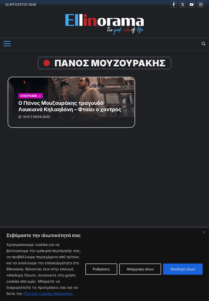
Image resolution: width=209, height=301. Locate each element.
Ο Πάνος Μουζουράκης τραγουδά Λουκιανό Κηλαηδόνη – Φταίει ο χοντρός (69, 106)
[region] (104, 264)
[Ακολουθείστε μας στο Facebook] (174, 4)
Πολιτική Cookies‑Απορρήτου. (48, 293)
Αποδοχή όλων (183, 269)
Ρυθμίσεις (101, 269)
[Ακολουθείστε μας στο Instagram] (201, 4)
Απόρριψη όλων (140, 269)
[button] (203, 44)
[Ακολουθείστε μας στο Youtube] (191, 4)
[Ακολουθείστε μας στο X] (182, 4)
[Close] (204, 232)
